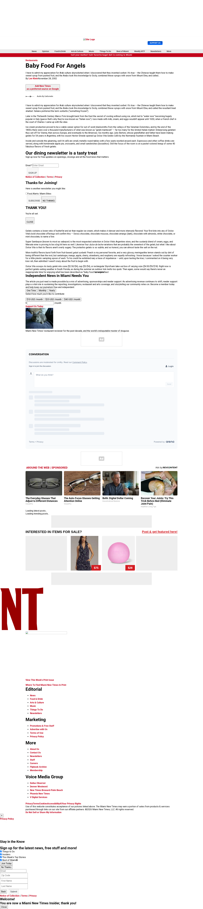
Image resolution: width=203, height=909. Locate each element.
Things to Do (8, 851)
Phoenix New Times (40, 793)
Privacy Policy (37, 736)
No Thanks (6, 867)
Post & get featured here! (159, 531)
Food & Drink (60, 51)
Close (4, 907)
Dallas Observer (38, 783)
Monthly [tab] (42, 290)
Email (29, 165)
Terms (50, 177)
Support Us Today (34, 306)
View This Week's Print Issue (40, 680)
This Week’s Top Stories (14, 857)
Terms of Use (36, 733)
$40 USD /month (72, 299)
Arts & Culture (77, 51)
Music (91, 51)
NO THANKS (49, 200)
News (34, 51)
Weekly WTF (139, 51)
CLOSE (30, 222)
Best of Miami (123, 51)
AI (61, 803)
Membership (36, 770)
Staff (32, 759)
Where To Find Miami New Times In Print (46, 685)
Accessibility (53, 803)
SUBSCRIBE (34, 200)
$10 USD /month (35, 299)
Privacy (58, 177)
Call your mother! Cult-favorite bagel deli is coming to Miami (101, 55)
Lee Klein (33, 78)
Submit (13, 891)
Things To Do (105, 51)
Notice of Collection (35, 177)
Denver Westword (39, 786)
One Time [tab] (31, 290)
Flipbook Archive (38, 767)
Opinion (45, 51)
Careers (34, 763)
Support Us (155, 43)
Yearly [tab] (52, 290)
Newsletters (156, 51)
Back (3, 891)
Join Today (6, 863)
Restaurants (32, 60)
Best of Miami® (10, 860)
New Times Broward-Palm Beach (46, 790)
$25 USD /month (53, 299)
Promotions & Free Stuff (42, 726)
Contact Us (35, 752)
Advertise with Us (38, 729)
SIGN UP (32, 173)
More (169, 51)
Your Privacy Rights (71, 803)
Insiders (6, 854)
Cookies (43, 803)
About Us (34, 749)
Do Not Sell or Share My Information (43, 812)
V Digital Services (38, 797)
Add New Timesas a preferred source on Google (43, 87)
